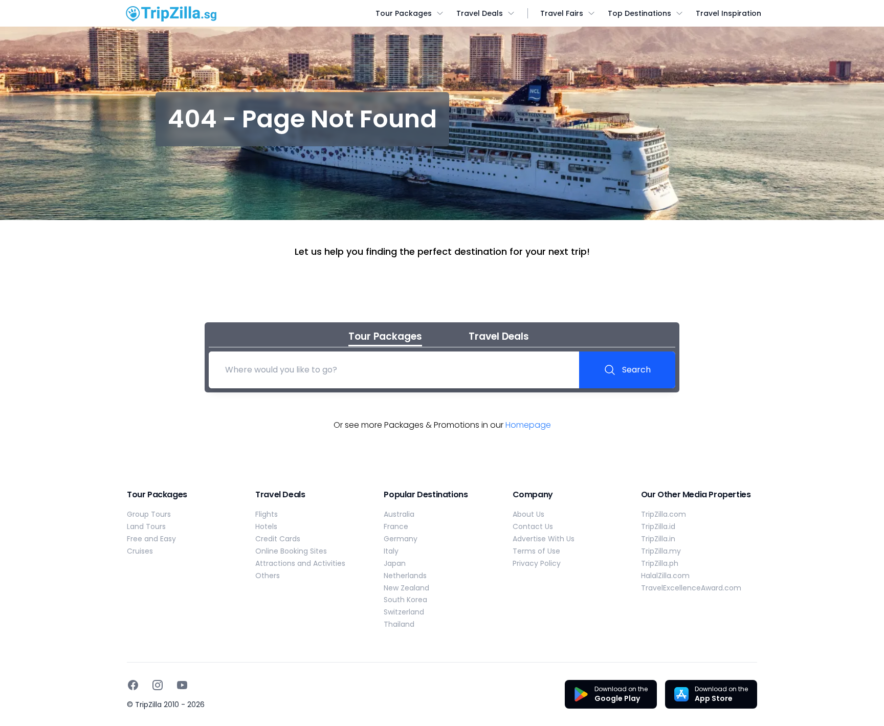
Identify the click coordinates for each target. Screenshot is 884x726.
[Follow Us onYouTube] (182, 685)
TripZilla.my (661, 551)
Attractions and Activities (300, 563)
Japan (395, 563)
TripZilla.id (658, 526)
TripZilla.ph (659, 563)
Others (267, 575)
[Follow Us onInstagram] (157, 685)
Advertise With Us (543, 539)
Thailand (399, 624)
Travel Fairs (561, 13)
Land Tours (146, 526)
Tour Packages (403, 13)
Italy (391, 551)
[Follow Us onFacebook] (133, 685)
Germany (400, 539)
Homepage (528, 425)
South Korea (405, 600)
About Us (528, 514)
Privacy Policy (537, 563)
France (396, 526)
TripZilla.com (663, 514)
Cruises (140, 551)
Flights (266, 514)
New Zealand (406, 588)
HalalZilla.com (665, 575)
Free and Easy (151, 539)
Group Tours (149, 514)
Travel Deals (479, 13)
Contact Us (533, 526)
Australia (399, 514)
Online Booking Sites (291, 551)
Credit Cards (277, 539)
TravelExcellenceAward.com (691, 588)
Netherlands (405, 575)
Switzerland (404, 612)
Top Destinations (639, 13)
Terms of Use (536, 551)
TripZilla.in (658, 539)
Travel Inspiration (728, 13)
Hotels (266, 526)
